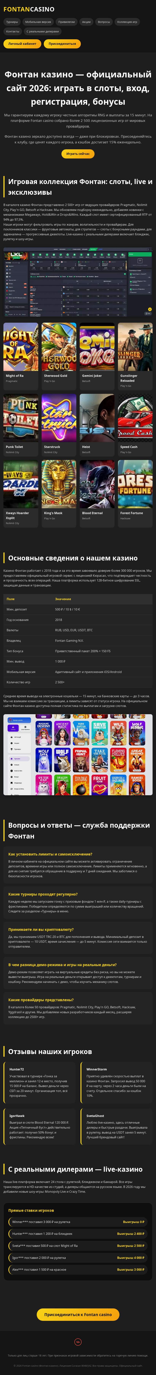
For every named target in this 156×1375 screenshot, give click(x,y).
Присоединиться (62, 44)
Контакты (12, 31)
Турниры (12, 22)
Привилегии (66, 22)
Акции (86, 22)
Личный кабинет (22, 44)
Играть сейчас (78, 154)
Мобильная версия (38, 22)
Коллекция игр (127, 22)
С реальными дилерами (43, 31)
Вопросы (104, 22)
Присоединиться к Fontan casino (78, 1314)
